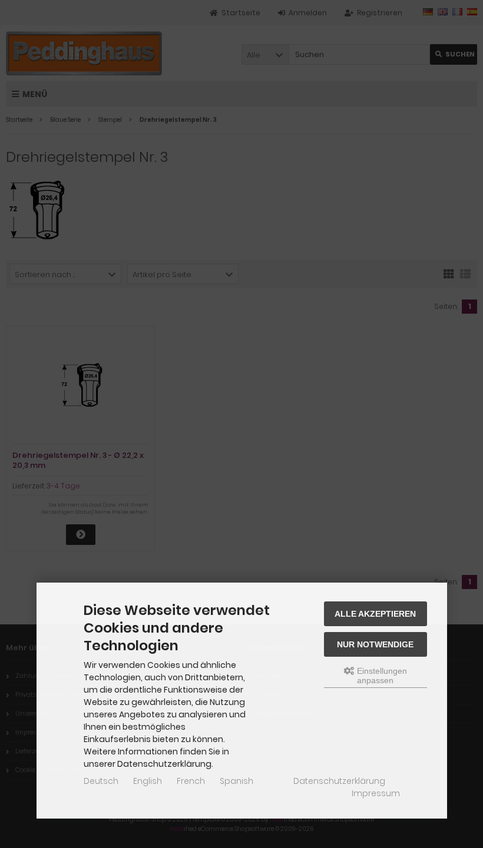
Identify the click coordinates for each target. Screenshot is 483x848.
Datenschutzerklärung (339, 781)
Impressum (376, 793)
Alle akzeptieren (375, 613)
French (191, 781)
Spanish (236, 781)
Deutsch (101, 781)
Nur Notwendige (375, 644)
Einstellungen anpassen (381, 675)
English (147, 781)
